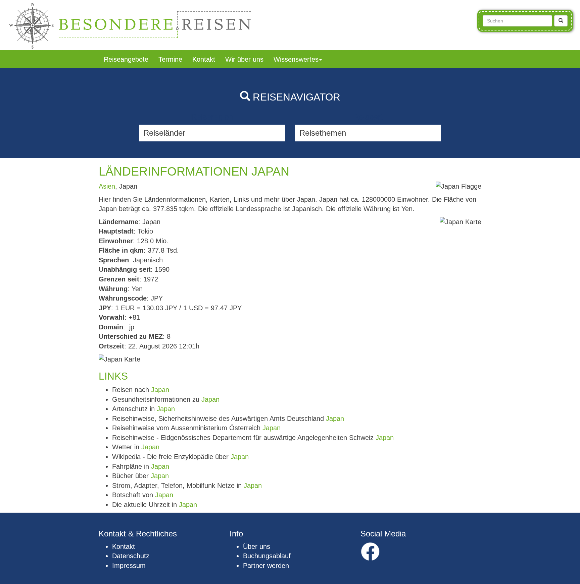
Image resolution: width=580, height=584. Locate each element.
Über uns (256, 546)
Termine (170, 59)
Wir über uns (244, 59)
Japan (160, 389)
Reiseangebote (126, 59)
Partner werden (266, 565)
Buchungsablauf (267, 556)
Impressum (129, 565)
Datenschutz (130, 556)
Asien (107, 186)
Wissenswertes (296, 59)
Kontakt (203, 59)
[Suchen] (561, 20)
